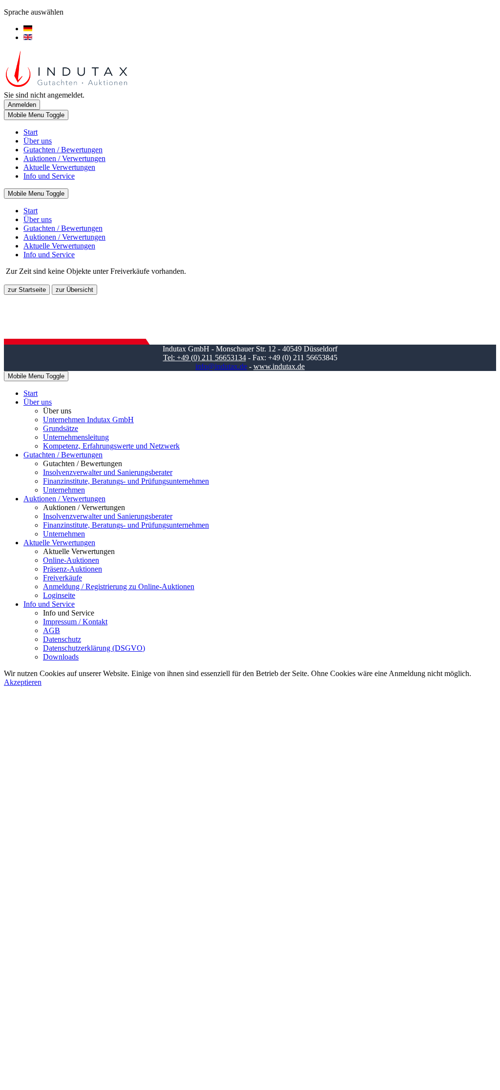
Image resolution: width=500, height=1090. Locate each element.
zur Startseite (27, 289)
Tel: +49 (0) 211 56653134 (204, 357)
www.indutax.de (279, 366)
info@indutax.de (221, 366)
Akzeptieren (23, 682)
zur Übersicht (74, 289)
